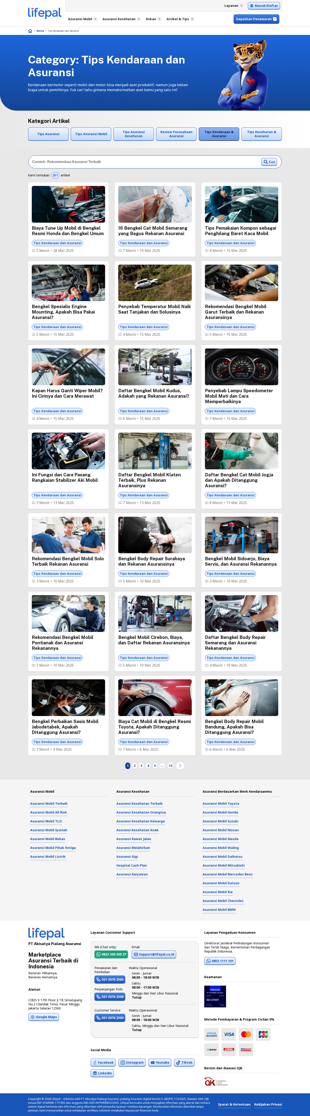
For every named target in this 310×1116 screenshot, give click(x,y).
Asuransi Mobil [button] (80, 19)
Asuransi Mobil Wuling (221, 848)
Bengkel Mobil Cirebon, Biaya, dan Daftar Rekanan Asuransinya (154, 640)
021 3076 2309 (112, 1018)
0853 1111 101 (223, 961)
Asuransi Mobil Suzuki (220, 821)
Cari (272, 162)
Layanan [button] (231, 5)
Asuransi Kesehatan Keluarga (140, 821)
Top (295, 1108)
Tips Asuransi (48, 134)
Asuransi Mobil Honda (220, 812)
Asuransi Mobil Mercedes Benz (228, 874)
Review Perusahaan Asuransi (176, 134)
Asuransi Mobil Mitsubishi (224, 865)
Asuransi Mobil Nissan (221, 830)
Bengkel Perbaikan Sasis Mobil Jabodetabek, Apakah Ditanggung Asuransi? (65, 727)
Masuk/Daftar (266, 5)
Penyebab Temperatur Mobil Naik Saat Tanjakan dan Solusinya (154, 309)
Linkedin (105, 1073)
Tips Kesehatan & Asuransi (261, 134)
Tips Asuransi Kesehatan (134, 134)
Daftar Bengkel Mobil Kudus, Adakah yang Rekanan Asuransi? (153, 393)
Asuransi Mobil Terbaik (49, 803)
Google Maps (46, 1017)
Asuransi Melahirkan (133, 848)
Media (40, 30)
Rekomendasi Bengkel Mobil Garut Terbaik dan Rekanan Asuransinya (235, 312)
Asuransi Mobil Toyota (221, 803)
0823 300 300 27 (114, 954)
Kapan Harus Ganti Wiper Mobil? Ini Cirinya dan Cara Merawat (67, 393)
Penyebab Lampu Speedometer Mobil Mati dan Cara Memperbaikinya (239, 396)
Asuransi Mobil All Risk (48, 812)
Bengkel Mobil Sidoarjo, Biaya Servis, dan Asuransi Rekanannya (241, 561)
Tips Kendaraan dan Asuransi (63, 30)
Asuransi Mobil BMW (219, 909)
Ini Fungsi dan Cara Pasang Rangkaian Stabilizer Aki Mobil (65, 477)
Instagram (135, 1062)
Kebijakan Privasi (268, 1104)
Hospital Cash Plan (131, 865)
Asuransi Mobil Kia (218, 892)
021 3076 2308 (112, 996)
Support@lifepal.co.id (156, 954)
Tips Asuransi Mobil (91, 134)
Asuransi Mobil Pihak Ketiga (53, 848)
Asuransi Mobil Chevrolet (223, 901)
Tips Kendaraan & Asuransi (219, 134)
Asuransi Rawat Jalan (133, 839)
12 (170, 765)
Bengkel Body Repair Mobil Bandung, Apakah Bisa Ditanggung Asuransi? (234, 727)
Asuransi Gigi (127, 856)
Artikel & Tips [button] (178, 19)
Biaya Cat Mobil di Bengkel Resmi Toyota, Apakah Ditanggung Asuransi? (154, 727)
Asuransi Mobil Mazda (221, 839)
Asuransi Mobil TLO (46, 821)
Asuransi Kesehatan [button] (119, 19)
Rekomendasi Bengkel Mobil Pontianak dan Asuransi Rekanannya (62, 643)
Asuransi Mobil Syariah (48, 830)
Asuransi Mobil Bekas (47, 839)
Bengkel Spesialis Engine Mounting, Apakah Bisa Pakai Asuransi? (63, 312)
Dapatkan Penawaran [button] (254, 19)
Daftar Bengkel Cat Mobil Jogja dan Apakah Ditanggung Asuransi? (239, 480)
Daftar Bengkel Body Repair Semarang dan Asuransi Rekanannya (235, 643)
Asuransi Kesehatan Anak (137, 830)
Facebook (106, 1062)
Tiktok (187, 1062)
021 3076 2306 (112, 979)
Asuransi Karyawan (132, 874)
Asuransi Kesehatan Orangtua (141, 812)
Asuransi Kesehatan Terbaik (139, 803)
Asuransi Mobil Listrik (48, 856)
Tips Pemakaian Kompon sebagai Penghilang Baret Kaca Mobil (240, 230)
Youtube (162, 1062)
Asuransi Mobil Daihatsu (222, 856)
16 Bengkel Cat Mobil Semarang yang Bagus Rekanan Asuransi (152, 230)
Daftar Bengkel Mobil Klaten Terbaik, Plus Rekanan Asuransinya (149, 480)
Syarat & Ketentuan (234, 1104)
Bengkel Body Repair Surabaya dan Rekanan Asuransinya (151, 561)
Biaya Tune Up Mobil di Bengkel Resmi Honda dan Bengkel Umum (68, 230)
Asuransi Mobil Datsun (221, 883)
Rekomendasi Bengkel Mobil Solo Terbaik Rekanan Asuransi (68, 561)
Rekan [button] (151, 19)
